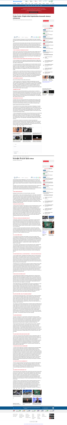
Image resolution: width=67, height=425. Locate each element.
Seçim (24, 388)
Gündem (22, 3)
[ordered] (22, 153)
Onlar (21, 388)
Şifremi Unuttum (44, 416)
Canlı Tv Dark (21, 414)
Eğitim (36, 5)
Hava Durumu (28, 410)
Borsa (14, 410)
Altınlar (33, 414)
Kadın (32, 3)
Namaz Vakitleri (18, 410)
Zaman (23, 125)
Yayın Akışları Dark (21, 415)
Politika (41, 5)
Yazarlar (44, 3)
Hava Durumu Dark (15, 414)
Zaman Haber (14, 14)
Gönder (52, 166)
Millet (16, 388)
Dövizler (33, 415)
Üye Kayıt (43, 415)
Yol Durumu (46, 410)
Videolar (40, 3)
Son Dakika (14, 3)
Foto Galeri (35, 3)
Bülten (31, 5)
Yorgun (20, 125)
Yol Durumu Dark (15, 415)
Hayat (38, 5)
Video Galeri (38, 415)
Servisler (18, 3)
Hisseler (38, 410)
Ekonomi (26, 3)
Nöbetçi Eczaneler (21, 416)
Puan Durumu (33, 410)
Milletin (19, 388)
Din (33, 5)
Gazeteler (47, 3)
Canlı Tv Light (14, 416)
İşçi (15, 125)
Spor (29, 3)
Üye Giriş (43, 414)
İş (13, 125)
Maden (17, 125)
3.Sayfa (26, 5)
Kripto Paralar (52, 410)
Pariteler (42, 410)
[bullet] (23, 153)
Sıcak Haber (38, 418)
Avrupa (29, 5)
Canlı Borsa (27, 414)
